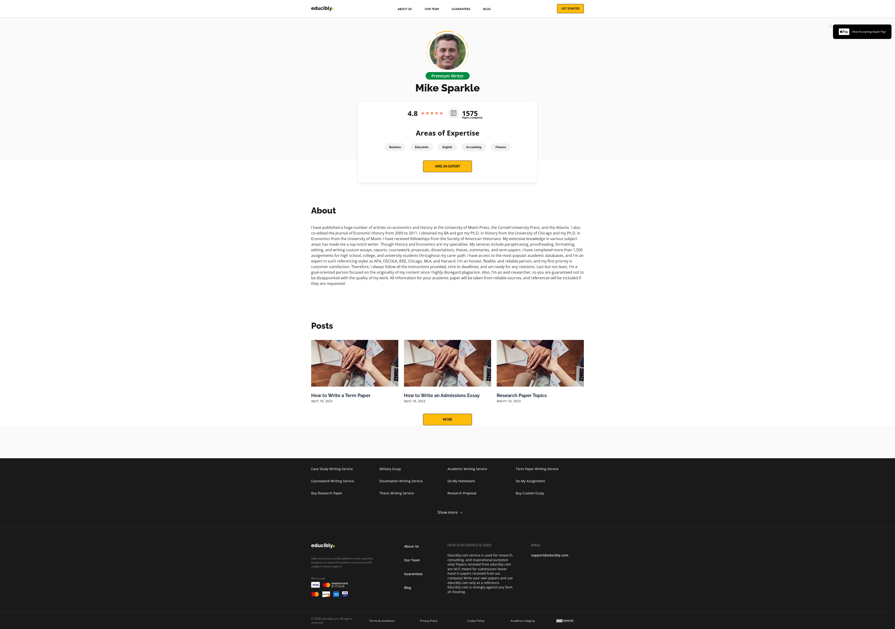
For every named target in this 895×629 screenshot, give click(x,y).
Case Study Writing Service (332, 469)
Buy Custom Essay (530, 493)
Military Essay (390, 469)
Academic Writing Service (467, 469)
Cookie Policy (475, 621)
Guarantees (461, 9)
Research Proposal (462, 493)
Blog (487, 9)
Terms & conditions (381, 621)
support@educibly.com (549, 555)
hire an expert (447, 166)
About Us (405, 9)
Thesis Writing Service (396, 493)
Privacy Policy (428, 621)
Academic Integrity (523, 621)
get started (570, 8)
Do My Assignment (530, 481)
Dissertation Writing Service (401, 481)
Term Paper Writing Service (537, 469)
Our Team (432, 9)
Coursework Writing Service (332, 481)
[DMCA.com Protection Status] (565, 621)
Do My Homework (461, 481)
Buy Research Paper (326, 493)
